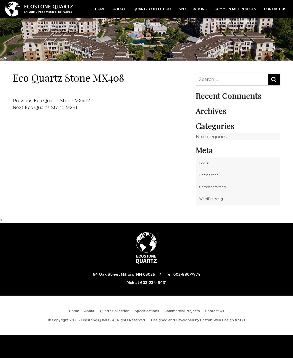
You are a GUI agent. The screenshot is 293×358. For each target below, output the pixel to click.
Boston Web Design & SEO (222, 320)
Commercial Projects (235, 9)
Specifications (192, 9)
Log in (204, 163)
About (119, 9)
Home (100, 9)
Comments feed (212, 187)
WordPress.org (211, 199)
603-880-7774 (186, 274)
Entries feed (209, 175)
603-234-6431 (153, 283)
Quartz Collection (152, 9)
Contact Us (275, 9)
